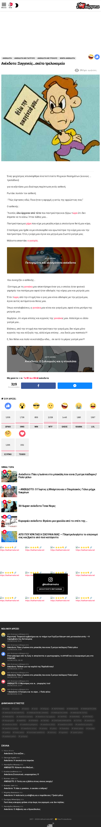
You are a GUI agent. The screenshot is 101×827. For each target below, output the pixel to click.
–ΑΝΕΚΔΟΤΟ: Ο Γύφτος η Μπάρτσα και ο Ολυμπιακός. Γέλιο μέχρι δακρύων (56, 490)
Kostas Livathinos (11, 771)
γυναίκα (28, 286)
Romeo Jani (9, 778)
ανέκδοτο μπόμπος (29, 724)
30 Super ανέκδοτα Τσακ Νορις (36, 506)
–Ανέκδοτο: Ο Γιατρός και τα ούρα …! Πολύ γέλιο (28, 691)
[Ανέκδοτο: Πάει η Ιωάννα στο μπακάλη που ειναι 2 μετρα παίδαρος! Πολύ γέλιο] (9, 476)
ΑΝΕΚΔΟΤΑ (73, 708)
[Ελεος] (91, 57)
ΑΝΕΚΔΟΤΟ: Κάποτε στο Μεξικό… (19, 767)
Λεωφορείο (9, 720)
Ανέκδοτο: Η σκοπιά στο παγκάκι (19, 760)
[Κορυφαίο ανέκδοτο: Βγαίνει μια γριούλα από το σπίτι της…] (9, 521)
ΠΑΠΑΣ (46, 720)
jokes (16, 708)
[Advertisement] (50, 30)
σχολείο (64, 732)
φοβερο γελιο (10, 736)
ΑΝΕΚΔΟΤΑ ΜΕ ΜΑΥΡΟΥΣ (14, 712)
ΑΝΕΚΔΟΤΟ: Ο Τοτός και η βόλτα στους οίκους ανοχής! (28, 781)
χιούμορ (24, 736)
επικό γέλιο (78, 728)
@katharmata (50, 584)
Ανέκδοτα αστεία (25, 716)
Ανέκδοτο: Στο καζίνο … (14, 753)
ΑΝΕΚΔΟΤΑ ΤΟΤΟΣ (79, 712)
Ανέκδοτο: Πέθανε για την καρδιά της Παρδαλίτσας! (30, 666)
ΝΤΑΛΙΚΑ (34, 720)
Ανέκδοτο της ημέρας (46, 716)
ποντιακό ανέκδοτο (36, 732)
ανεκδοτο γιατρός (84, 724)
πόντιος (53, 732)
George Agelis (10, 757)
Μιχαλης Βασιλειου (11, 792)
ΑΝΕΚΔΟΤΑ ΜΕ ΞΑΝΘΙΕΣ (38, 712)
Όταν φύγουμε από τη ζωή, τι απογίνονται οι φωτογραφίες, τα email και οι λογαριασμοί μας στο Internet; (50, 656)
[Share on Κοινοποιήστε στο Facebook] (38, 386)
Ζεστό (5, 472)
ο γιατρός (32, 240)
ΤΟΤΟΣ (78, 720)
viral (35, 708)
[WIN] (9, 472)
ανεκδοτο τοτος (29, 728)
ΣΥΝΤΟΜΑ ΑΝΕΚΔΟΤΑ (62, 720)
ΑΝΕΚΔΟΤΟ (8, 716)
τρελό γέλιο (77, 732)
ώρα (75, 213)
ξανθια (7, 732)
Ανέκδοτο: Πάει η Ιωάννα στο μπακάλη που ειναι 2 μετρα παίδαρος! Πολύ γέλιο (57, 475)
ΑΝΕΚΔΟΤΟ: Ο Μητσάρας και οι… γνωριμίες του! (28, 683)
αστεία (44, 728)
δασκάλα (65, 728)
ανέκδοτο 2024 (10, 724)
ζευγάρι (91, 728)
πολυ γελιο (19, 732)
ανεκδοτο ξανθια (11, 728)
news (26, 708)
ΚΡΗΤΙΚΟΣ (89, 716)
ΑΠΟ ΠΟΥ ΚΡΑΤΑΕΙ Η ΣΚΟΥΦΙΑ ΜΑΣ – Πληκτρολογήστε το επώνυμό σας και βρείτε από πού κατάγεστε (58, 536)
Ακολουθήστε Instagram (50, 589)
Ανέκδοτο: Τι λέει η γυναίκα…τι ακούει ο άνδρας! (25, 788)
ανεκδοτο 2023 (66, 724)
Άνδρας (45, 708)
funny (6, 708)
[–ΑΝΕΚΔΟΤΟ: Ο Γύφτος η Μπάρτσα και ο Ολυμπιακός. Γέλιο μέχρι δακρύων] (9, 491)
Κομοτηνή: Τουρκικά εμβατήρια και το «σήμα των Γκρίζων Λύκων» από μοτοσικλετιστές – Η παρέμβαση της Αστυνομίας (48, 637)
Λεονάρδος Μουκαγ (12, 764)
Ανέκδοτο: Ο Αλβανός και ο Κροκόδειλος (22, 809)
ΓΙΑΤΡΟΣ (63, 716)
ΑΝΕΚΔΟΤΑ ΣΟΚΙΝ (60, 712)
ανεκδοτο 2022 (48, 724)
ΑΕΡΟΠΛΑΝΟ (59, 708)
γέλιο (54, 728)
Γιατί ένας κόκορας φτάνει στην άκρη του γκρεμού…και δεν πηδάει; (34, 802)
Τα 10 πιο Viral (31, 378)
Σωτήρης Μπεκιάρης (12, 799)
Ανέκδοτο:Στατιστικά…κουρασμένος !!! (21, 774)
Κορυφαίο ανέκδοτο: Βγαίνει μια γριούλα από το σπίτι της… (52, 521)
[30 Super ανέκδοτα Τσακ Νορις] (9, 506)
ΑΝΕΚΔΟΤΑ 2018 (89, 708)
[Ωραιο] (97, 57)
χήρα (28, 223)
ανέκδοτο (90, 720)
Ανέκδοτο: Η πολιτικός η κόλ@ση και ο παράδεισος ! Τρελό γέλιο (33, 795)
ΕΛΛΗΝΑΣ (76, 716)
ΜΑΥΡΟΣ (22, 720)
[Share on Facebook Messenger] (75, 386)
